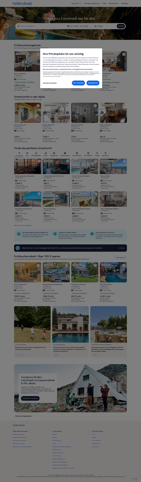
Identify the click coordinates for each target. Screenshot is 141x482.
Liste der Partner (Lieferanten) (52, 76)
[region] (71, 68)
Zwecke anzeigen (50, 83)
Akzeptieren (93, 83)
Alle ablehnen (78, 83)
